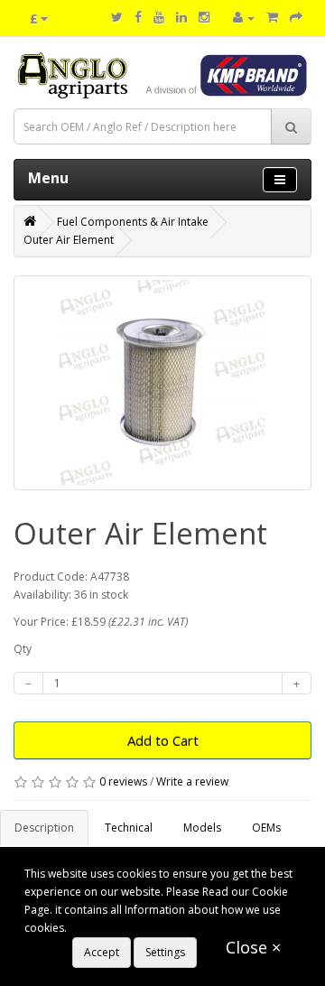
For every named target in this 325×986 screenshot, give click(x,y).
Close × (253, 947)
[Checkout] (296, 17)
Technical (129, 827)
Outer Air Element (68, 239)
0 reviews (123, 781)
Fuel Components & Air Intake (133, 221)
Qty (23, 648)
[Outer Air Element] (162, 382)
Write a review (192, 781)
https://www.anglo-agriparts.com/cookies (175, 927)
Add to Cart (163, 740)
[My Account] (244, 17)
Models (202, 827)
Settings (165, 952)
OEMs (266, 827)
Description (44, 827)
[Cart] (272, 17)
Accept (101, 952)
